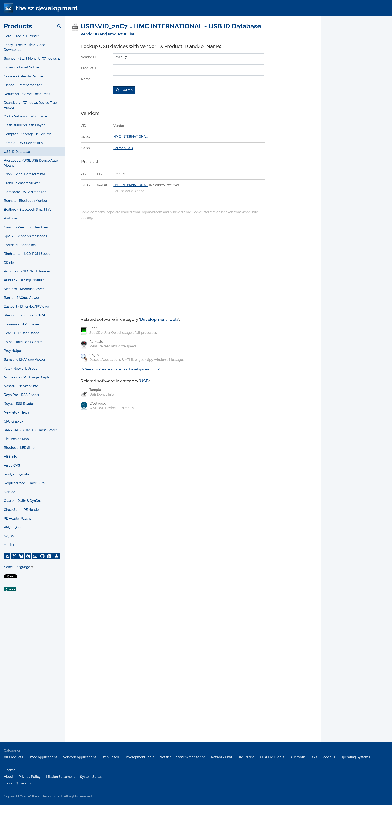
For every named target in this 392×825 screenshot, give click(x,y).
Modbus (328, 757)
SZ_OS (9, 536)
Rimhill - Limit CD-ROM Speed (27, 254)
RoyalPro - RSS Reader (21, 395)
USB (144, 380)
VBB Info (10, 456)
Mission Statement (60, 777)
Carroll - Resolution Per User (26, 227)
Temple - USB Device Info (23, 143)
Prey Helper (13, 351)
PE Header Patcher (18, 518)
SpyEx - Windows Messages (25, 236)
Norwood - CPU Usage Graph (26, 377)
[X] (14, 556)
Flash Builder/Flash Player (24, 125)
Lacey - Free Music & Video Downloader (24, 47)
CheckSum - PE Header (22, 510)
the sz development (47, 8)
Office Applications (42, 757)
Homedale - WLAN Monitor (25, 192)
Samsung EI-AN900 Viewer (24, 359)
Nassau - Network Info (21, 386)
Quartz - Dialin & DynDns (22, 501)
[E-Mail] (35, 556)
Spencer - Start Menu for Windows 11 (32, 58)
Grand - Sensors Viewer (22, 183)
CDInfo (9, 262)
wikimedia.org (180, 212)
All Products (13, 757)
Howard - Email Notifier (22, 67)
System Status (91, 777)
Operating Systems (355, 757)
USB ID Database (17, 152)
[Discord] (28, 556)
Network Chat (221, 757)
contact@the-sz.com (20, 783)
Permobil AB (123, 148)
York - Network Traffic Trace (25, 116)
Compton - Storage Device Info (27, 134)
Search (124, 90)
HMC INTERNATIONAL (130, 137)
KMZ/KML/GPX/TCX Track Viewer (30, 430)
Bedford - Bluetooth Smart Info (28, 209)
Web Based (110, 757)
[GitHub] (42, 556)
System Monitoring (190, 757)
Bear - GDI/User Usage (21, 333)
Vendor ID (88, 57)
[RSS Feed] (7, 556)
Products (18, 26)
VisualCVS (12, 465)
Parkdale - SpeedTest (20, 245)
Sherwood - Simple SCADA (24, 315)
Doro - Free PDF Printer (21, 36)
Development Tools (159, 319)
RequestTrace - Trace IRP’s (24, 483)
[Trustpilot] (56, 556)
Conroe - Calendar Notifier (24, 76)
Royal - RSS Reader (19, 404)
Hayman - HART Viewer (22, 324)
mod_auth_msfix (16, 474)
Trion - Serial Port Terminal (24, 174)
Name (85, 79)
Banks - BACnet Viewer (21, 298)
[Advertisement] (32, 675)
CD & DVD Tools (272, 757)
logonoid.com (151, 212)
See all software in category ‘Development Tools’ (120, 369)
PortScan (11, 218)
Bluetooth (297, 757)
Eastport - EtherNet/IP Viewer (27, 307)
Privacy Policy (30, 777)
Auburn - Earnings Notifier (24, 280)
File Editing (246, 757)
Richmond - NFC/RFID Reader (27, 271)
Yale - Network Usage (20, 368)
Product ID (89, 68)
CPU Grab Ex (13, 421)
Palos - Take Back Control (24, 342)
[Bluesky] (21, 556)
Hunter (9, 545)
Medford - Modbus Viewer (24, 289)
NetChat (10, 492)
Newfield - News (16, 412)
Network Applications (79, 757)
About (8, 777)
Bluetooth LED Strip (19, 448)
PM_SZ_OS (12, 527)
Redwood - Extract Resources (27, 94)
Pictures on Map (16, 439)
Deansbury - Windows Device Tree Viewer (30, 105)
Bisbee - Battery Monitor (23, 85)
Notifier (165, 757)
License (10, 770)
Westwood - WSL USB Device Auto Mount (31, 163)
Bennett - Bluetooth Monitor (25, 201)
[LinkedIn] (49, 556)
